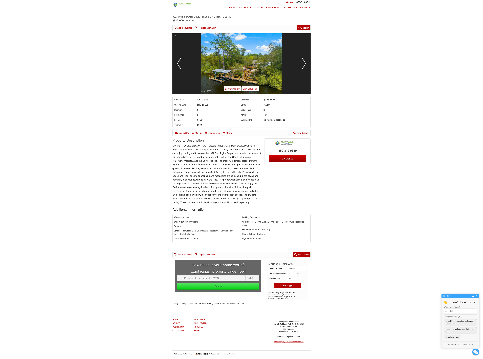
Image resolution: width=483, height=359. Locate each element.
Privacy (233, 354)
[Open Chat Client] (475, 352)
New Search (303, 27)
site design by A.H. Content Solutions (289, 341)
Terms (225, 354)
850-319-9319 (287, 150)
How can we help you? (453, 317)
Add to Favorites (184, 27)
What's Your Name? (452, 307)
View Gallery (234, 88)
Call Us (198, 132)
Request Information (207, 27)
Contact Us (184, 132)
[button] (179, 63)
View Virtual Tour (250, 88)
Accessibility (215, 354)
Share (229, 132)
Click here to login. (468, 344)
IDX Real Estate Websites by (184, 354)
